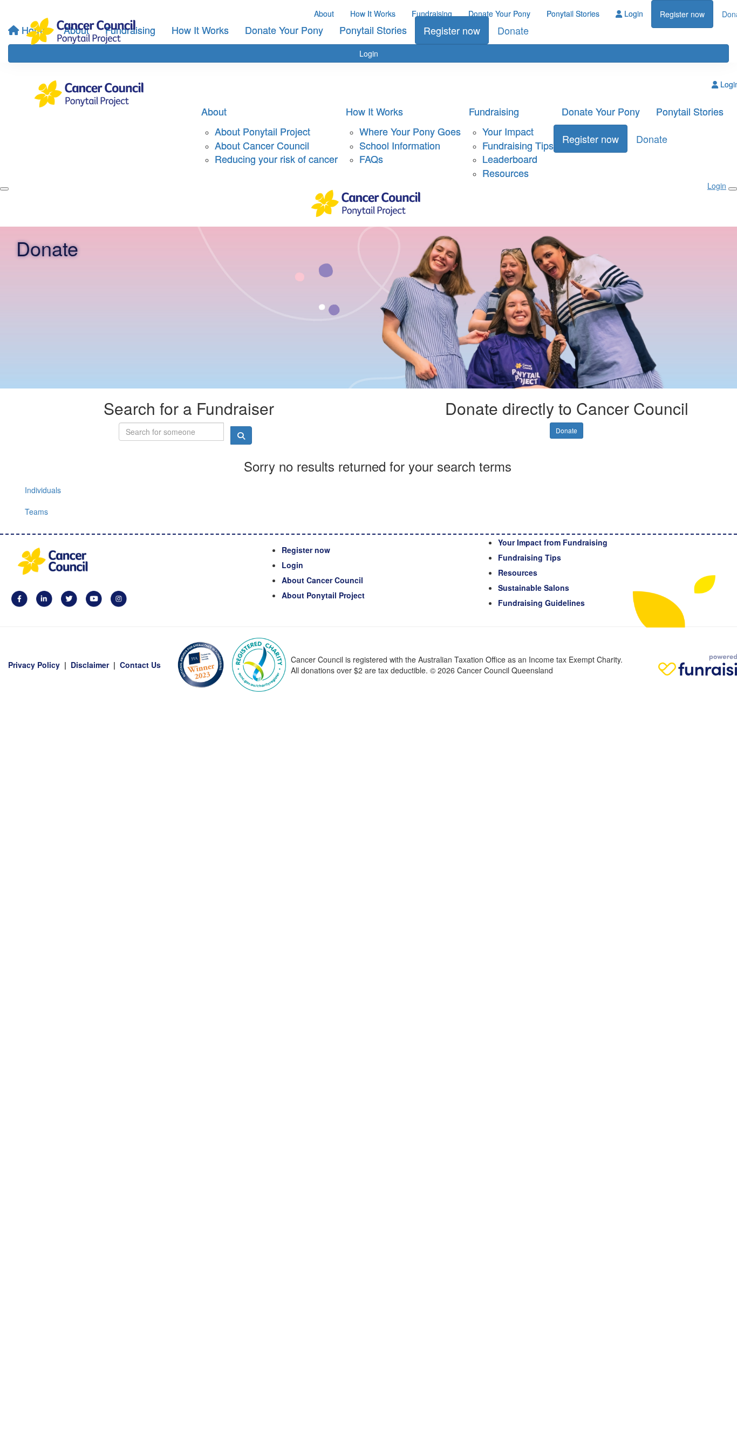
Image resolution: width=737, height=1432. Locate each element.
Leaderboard (509, 159)
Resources (505, 173)
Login (632, 13)
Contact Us (140, 664)
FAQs (371, 159)
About (324, 13)
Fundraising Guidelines (541, 602)
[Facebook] (19, 597)
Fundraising (432, 13)
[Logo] (83, 31)
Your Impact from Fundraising (553, 542)
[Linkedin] (44, 597)
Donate (651, 139)
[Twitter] (69, 597)
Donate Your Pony (499, 13)
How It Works (372, 13)
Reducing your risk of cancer (276, 159)
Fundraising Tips (518, 145)
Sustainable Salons (533, 587)
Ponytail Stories (573, 13)
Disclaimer (90, 664)
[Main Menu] (4, 188)
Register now (682, 14)
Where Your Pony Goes (410, 131)
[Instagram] (118, 597)
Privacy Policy (34, 664)
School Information (399, 145)
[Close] (732, 188)
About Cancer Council (262, 145)
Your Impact (508, 131)
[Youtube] (94, 597)
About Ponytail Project (262, 131)
